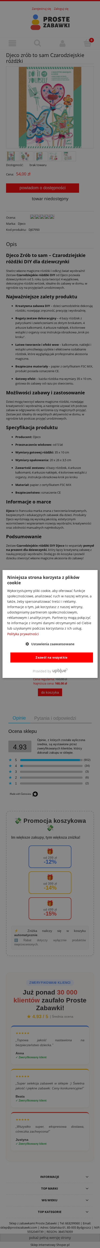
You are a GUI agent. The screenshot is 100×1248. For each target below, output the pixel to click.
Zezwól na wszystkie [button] (52, 657)
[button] (50, 644)
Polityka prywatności (23, 633)
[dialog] (50, 624)
